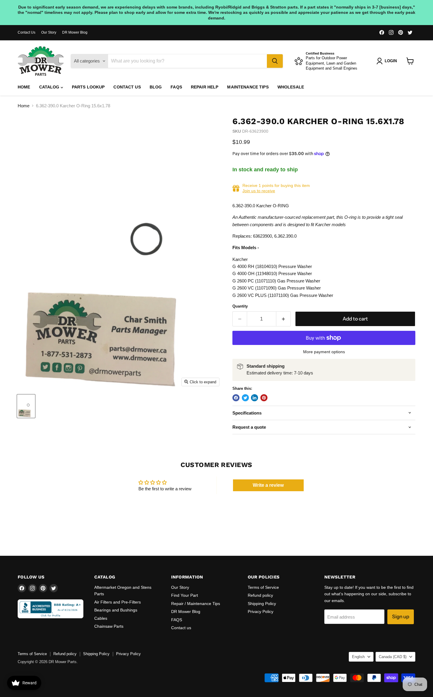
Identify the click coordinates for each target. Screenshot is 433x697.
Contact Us (26, 32)
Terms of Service (263, 587)
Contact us (127, 87)
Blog (156, 87)
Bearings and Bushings (115, 610)
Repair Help (205, 87)
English (358, 657)
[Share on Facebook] (235, 397)
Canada (392, 657)
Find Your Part (184, 595)
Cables (100, 618)
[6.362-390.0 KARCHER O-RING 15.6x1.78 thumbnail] (26, 406)
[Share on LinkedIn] (254, 397)
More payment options (324, 351)
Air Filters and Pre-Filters (117, 602)
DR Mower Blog (74, 32)
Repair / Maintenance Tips (195, 603)
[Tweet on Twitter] (245, 397)
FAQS (176, 87)
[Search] (275, 61)
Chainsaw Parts (108, 626)
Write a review (268, 485)
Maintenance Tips (247, 87)
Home (24, 87)
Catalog (50, 87)
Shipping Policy (262, 603)
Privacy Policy (260, 611)
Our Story (48, 32)
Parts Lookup (88, 87)
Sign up (400, 616)
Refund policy (260, 595)
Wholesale (290, 87)
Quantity (240, 306)
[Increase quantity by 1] (283, 318)
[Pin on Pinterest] (263, 397)
